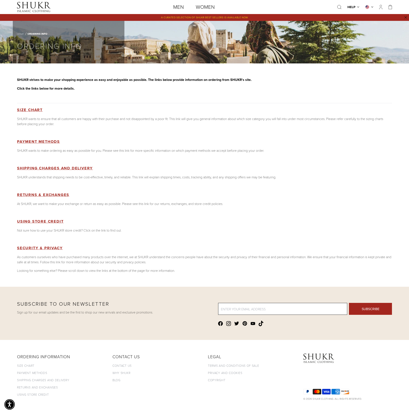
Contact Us (122, 366)
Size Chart (30, 110)
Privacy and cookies (225, 373)
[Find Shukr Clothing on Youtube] (253, 323)
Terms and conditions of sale (233, 366)
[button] (9, 404)
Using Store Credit (40, 221)
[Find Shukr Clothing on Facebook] (220, 323)
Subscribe (370, 309)
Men (178, 6)
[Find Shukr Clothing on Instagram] (228, 323)
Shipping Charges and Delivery (55, 168)
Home (20, 34)
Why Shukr (121, 373)
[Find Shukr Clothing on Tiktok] (261, 323)
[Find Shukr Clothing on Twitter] (236, 323)
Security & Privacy (40, 248)
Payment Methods (38, 141)
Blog (116, 380)
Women (205, 6)
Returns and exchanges (37, 387)
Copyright (216, 380)
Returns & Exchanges (43, 195)
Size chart (26, 366)
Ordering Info (37, 34)
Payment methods (32, 373)
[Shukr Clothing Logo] (34, 7)
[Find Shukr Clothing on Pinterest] (244, 323)
